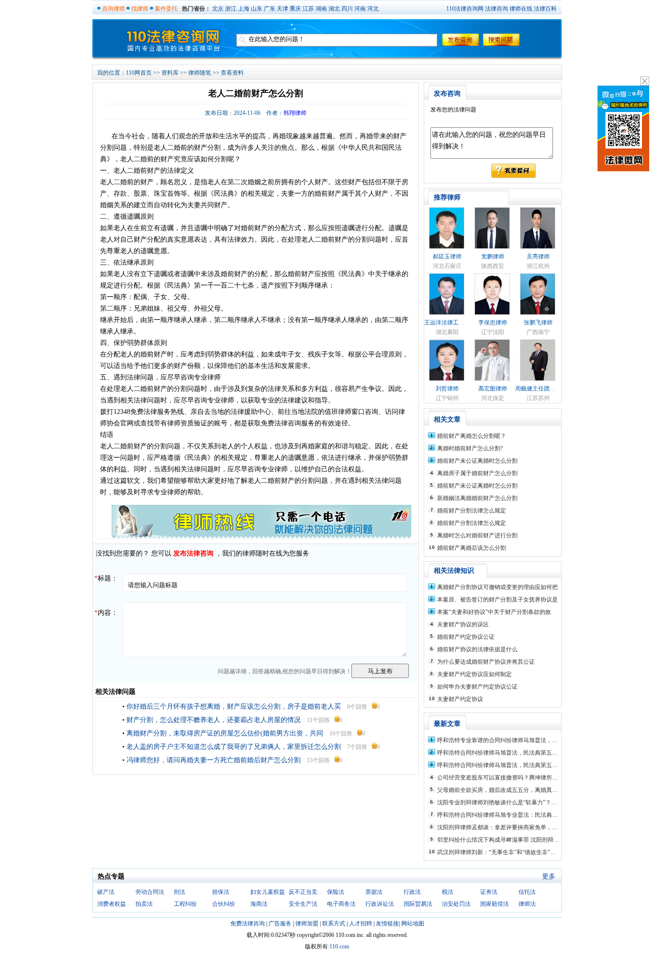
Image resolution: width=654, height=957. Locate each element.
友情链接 (387, 923)
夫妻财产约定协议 (460, 699)
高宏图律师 (492, 388)
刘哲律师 (447, 388)
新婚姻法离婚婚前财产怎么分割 (477, 498)
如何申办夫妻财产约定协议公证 (477, 686)
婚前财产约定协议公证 (466, 637)
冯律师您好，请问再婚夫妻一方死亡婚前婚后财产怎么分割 (213, 760)
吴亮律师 (538, 256)
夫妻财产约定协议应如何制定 (474, 674)
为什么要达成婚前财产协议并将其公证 (486, 661)
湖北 (334, 8)
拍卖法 (144, 904)
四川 (347, 8)
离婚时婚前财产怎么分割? (470, 448)
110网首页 (139, 72)
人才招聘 (360, 923)
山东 (256, 8)
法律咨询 (496, 8)
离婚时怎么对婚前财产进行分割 (477, 535)
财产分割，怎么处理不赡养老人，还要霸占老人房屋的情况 (213, 719)
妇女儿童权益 (267, 892)
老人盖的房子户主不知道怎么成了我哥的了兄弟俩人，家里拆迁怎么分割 (233, 746)
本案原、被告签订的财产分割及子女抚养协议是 (497, 599)
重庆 (295, 8)
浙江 (231, 8)
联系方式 (333, 923)
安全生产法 (303, 904)
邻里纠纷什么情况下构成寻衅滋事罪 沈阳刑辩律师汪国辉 (509, 839)
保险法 (335, 892)
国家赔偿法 (494, 904)
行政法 (412, 892)
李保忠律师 (492, 322)
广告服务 (280, 923)
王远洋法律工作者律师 (453, 322)
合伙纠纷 (223, 904)
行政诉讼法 (379, 904)
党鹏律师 (492, 256)
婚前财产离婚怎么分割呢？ (471, 436)
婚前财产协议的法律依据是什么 (477, 649)
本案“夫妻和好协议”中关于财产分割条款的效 (494, 612)
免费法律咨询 (247, 923)
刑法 (179, 892)
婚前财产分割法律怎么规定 (471, 510)
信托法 (527, 892)
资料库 (170, 72)
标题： (106, 578)
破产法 (105, 892)
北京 (218, 8)
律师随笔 (199, 72)
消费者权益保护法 (120, 904)
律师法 (527, 904)
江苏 (308, 8)
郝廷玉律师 (447, 256)
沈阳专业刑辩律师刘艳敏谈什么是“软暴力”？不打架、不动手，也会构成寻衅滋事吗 (543, 802)
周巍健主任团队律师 (541, 388)
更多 (548, 876)
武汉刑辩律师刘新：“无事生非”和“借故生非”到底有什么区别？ (516, 852)
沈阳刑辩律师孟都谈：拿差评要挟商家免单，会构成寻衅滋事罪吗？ (523, 827)
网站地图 (412, 923)
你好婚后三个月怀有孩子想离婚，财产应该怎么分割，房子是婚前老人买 (233, 706)
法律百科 (545, 8)
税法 (447, 892)
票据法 (374, 892)
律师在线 (520, 8)
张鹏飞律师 (538, 322)
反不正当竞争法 (309, 892)
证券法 (488, 892)
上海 (243, 8)
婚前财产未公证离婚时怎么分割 (477, 460)
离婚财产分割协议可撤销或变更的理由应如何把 (497, 587)
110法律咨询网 (465, 8)
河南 (360, 8)
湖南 (321, 8)
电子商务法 (341, 904)
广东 (269, 8)
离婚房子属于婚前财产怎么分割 (477, 473)
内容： (106, 612)
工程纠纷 (185, 904)
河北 (373, 8)
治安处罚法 (456, 904)
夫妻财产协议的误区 (463, 624)
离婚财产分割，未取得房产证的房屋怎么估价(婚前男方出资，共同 (224, 733)
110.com (339, 946)
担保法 (220, 892)
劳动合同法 (149, 892)
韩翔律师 (294, 113)
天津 (282, 8)
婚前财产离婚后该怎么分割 (471, 548)
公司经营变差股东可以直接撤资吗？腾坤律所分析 (500, 777)
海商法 (259, 904)
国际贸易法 (418, 904)
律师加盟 (306, 923)
